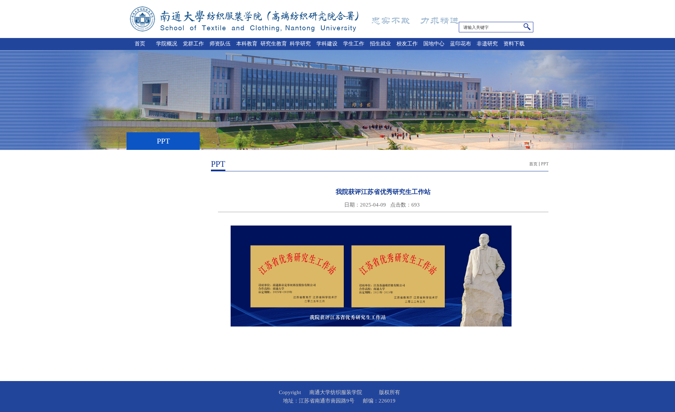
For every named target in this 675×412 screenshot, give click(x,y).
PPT (544, 163)
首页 (533, 163)
